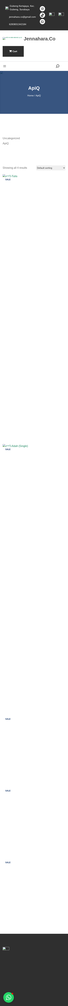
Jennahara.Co (39, 38)
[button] (8, 997)
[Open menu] (5, 66)
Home (30, 95)
